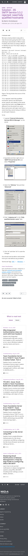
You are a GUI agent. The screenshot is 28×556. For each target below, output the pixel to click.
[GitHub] (6, 505)
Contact (20, 2)
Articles (2, 514)
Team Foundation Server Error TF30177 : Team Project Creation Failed (12, 408)
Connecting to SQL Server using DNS (13, 433)
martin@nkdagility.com (14, 554)
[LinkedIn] (3, 505)
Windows (20, 262)
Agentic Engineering (5, 512)
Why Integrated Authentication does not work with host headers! (12, 332)
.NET (13, 262)
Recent (17, 320)
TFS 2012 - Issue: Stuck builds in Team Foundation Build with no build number (13, 384)
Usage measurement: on (7, 546)
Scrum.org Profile (4, 529)
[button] (14, 2)
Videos (1, 517)
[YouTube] (0, 505)
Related (11, 320)
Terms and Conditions (5, 541)
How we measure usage (6, 544)
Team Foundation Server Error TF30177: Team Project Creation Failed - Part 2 (14, 358)
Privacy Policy (3, 538)
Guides (2, 519)
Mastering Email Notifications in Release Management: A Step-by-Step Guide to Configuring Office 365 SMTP (13, 460)
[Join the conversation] (21, 30)
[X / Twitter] (8, 505)
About (1, 526)
